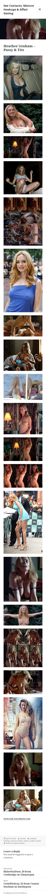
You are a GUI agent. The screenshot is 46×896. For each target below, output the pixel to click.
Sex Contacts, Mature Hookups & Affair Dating (19, 9)
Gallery (26, 841)
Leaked (32, 841)
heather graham (19, 843)
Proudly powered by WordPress (15, 893)
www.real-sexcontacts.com (17, 818)
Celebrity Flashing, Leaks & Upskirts (20, 839)
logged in (20, 854)
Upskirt (38, 841)
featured (9, 843)
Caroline (23, 838)
